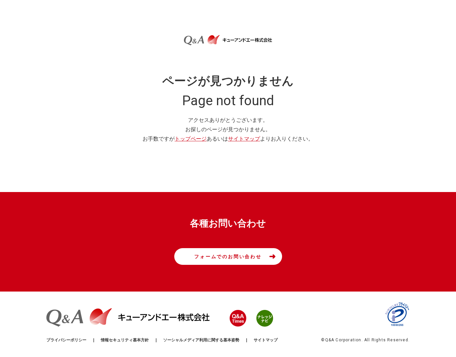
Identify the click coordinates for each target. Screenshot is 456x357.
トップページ (191, 139)
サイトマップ (244, 139)
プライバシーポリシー (66, 340)
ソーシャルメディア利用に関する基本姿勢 (201, 340)
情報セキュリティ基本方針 (125, 340)
